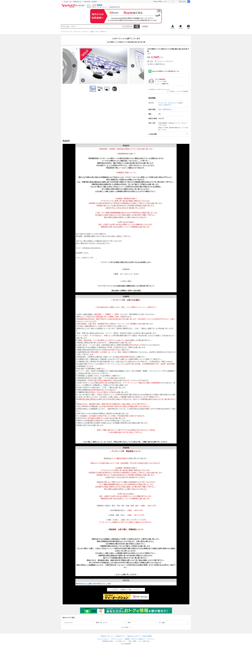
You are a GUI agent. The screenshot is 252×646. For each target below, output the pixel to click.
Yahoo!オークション (107, 636)
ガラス (97, 31)
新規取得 (99, 5)
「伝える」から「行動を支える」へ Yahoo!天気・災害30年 (80, 1)
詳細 (178, 71)
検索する (137, 26)
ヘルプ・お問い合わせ (144, 641)
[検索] (188, 1)
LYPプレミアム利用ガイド (139, 639)
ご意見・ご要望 (132, 641)
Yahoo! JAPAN (157, 1)
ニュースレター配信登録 (181, 91)
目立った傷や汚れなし (165, 109)
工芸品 (92, 31)
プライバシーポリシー (103, 639)
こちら (168, 89)
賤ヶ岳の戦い (183, 1)
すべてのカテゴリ (127, 26)
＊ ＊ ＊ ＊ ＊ (159, 81)
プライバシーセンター (117, 639)
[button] (168, 134)
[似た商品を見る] (83, 80)
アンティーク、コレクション (81, 31)
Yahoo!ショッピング (133, 636)
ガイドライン (151, 639)
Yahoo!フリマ (120, 636)
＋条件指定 (145, 26)
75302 (166, 83)
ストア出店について (120, 641)
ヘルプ (165, 1)
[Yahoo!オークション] (73, 4)
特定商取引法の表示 (107, 641)
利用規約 (127, 639)
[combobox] (91, 26)
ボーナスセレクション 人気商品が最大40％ (107, 7)
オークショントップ (66, 31)
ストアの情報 (170, 91)
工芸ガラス (103, 31)
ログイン (89, 7)
